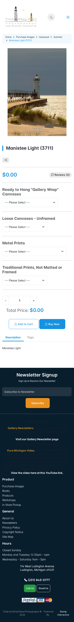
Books (6, 490)
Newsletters (9, 522)
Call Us (30, 588)
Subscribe (37, 403)
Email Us (43, 588)
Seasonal (44, 37)
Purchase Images (25, 37)
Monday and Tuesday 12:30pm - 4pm (26, 554)
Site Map (7, 536)
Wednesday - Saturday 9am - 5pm (24, 559)
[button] (51, 17)
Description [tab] (13, 337)
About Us (8, 518)
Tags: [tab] (30, 337)
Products (7, 495)
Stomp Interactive (63, 613)
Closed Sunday (11, 550)
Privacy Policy (11, 527)
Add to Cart (25, 324)
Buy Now (54, 324)
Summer (58, 37)
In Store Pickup (11, 504)
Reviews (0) (62, 174)
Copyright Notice (12, 532)
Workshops (9, 500)
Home (8, 37)
